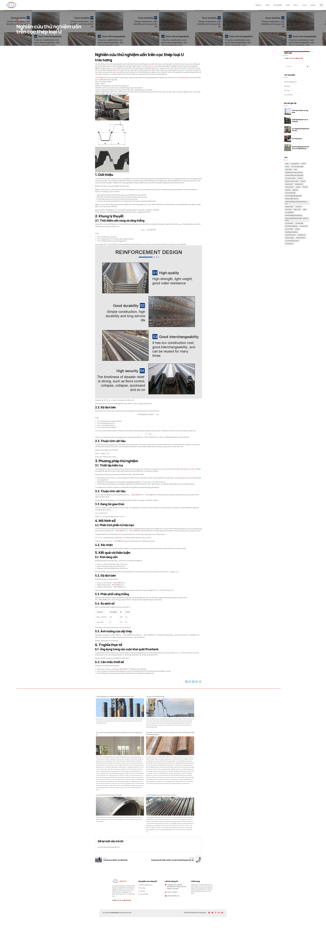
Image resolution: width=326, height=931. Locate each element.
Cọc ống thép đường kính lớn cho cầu (300, 129)
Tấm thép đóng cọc (184, 77)
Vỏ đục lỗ (302, 181)
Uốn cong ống (289, 187)
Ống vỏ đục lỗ (289, 184)
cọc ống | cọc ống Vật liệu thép (155, 696)
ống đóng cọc (299, 184)
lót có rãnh (288, 209)
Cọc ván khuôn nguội (297, 166)
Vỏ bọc (287, 166)
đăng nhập (106, 847)
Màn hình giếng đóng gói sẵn (293, 196)
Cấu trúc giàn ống (290, 193)
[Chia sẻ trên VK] (196, 681)
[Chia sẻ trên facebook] (186, 681)
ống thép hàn (301, 235)
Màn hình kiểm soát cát (291, 198)
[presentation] (179, 224)
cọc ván (153, 66)
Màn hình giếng (289, 238)
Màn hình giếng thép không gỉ (293, 215)
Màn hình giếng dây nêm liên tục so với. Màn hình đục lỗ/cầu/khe (300, 148)
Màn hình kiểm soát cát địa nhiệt (294, 175)
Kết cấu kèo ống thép (291, 226)
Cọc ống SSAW (289, 212)
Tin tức (304, 5)
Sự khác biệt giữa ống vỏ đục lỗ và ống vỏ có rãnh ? (161, 795)
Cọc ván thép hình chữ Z (292, 241)
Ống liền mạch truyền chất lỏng (293, 172)
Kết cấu (297, 229)
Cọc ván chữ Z (289, 243)
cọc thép (192, 469)
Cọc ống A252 (295, 163)
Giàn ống (287, 190)
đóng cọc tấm (289, 206)
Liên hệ (313, 5)
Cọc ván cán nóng (290, 178)
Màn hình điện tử (300, 238)
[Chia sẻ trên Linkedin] (193, 681)
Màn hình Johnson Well (291, 181)
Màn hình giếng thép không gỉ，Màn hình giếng (296, 219)
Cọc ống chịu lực (297, 138)
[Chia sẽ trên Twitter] (189, 681)
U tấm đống (98, 77)
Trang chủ (258, 5)
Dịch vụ (296, 5)
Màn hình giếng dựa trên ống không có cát (296, 202)
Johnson (300, 178)
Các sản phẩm (277, 5)
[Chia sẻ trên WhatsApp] (200, 681)
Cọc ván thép (288, 95)
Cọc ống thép (289, 223)
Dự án (287, 5)
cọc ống (298, 187)
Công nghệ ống (23, 19)
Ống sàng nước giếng (291, 232)
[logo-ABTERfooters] (119, 881)
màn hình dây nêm (290, 235)
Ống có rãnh (297, 209)
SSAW (304, 209)
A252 (286, 163)
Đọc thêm (187, 783)
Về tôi (267, 5)
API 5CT (303, 163)
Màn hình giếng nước (290, 82)
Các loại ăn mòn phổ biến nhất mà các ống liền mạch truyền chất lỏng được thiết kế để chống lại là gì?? (170, 733)
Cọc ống (286, 90)
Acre (295, 169)
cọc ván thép (113, 74)
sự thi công (288, 169)
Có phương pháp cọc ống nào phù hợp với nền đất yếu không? (115, 696)
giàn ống (295, 190)
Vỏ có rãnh (298, 206)
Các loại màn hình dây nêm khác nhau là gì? (109, 795)
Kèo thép (287, 86)
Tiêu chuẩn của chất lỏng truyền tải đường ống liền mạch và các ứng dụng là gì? (119, 733)
